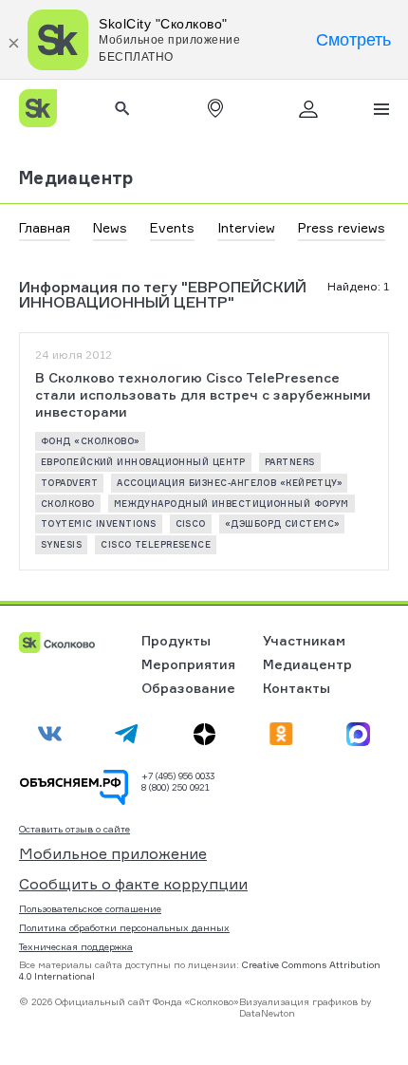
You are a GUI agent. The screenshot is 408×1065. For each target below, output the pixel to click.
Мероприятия (188, 664)
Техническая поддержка (76, 946)
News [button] (110, 227)
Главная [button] (44, 227)
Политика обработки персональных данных (124, 927)
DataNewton (267, 1012)
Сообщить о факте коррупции (133, 883)
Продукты (176, 640)
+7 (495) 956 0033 (177, 775)
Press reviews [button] (341, 227)
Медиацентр (76, 177)
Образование (188, 688)
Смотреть (353, 39)
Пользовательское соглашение (90, 908)
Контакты (296, 688)
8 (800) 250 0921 (175, 787)
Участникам (304, 640)
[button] (215, 108)
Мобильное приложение (113, 853)
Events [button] (172, 227)
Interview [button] (246, 227)
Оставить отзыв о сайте (74, 829)
